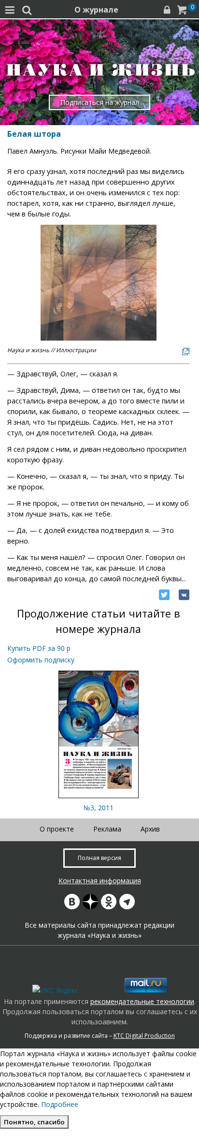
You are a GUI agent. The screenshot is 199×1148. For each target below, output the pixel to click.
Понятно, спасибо (34, 1122)
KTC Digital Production (144, 1036)
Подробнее (59, 1104)
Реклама (107, 828)
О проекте (57, 828)
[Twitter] (164, 594)
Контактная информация (99, 880)
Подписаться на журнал (99, 102)
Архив (150, 828)
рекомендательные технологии (142, 1001)
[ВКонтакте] (184, 594)
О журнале (96, 9)
